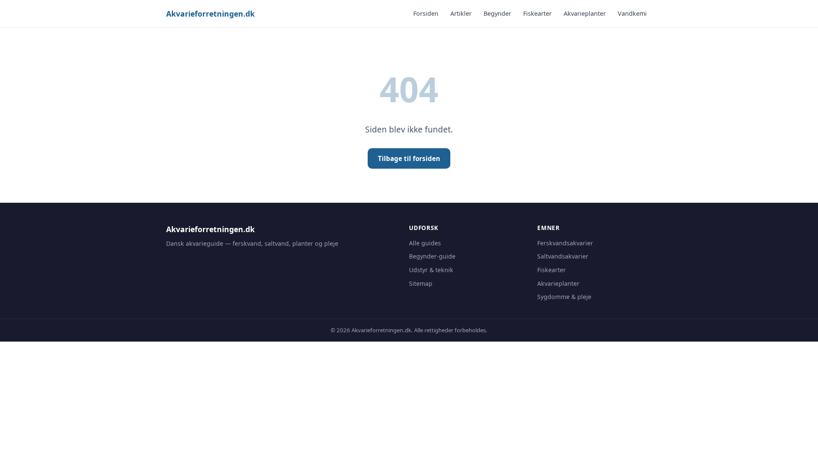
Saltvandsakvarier (562, 256)
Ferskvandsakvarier (565, 243)
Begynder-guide (432, 256)
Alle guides (425, 243)
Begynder (497, 13)
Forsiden (425, 13)
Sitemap (420, 283)
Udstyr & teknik (431, 270)
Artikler (461, 13)
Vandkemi (632, 13)
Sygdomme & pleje (564, 297)
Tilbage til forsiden (409, 158)
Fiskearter (537, 13)
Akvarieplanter (585, 13)
